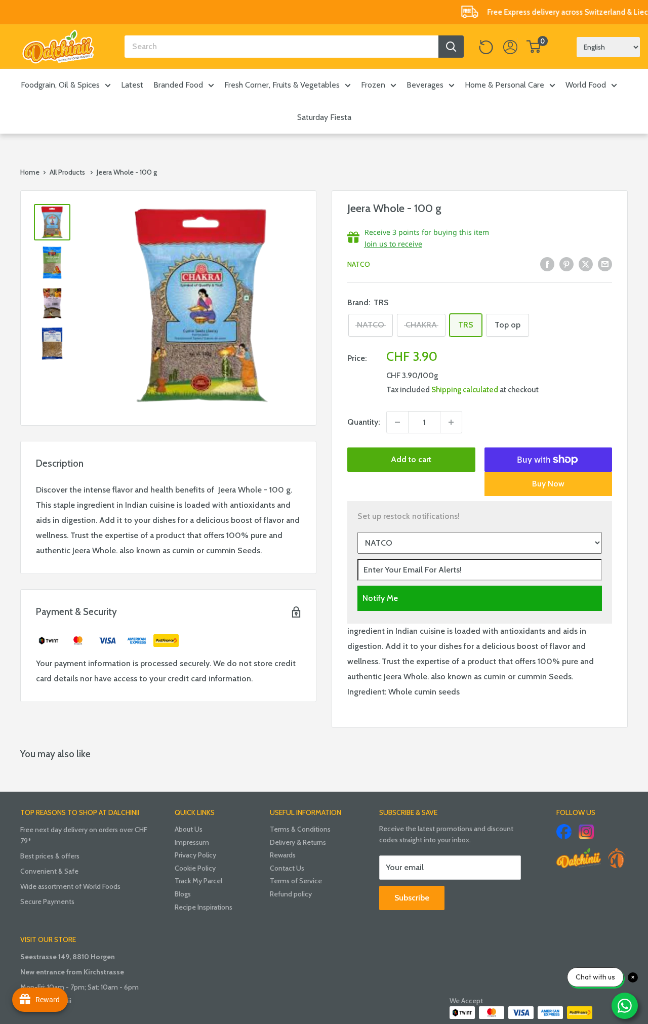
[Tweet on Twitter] (586, 263)
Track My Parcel (198, 880)
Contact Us (287, 868)
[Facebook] (564, 831)
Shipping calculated (464, 389)
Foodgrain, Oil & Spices (60, 85)
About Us (188, 829)
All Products (67, 172)
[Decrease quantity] (397, 422)
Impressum (192, 842)
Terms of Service (296, 880)
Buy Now (548, 483)
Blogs (183, 893)
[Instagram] (586, 831)
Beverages (425, 85)
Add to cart (411, 459)
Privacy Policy (195, 854)
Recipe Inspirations (203, 907)
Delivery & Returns (298, 842)
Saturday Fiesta (324, 117)
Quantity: (363, 422)
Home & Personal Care (504, 85)
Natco (358, 264)
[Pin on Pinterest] (566, 263)
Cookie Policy (195, 868)
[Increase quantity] (451, 422)
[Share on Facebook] (547, 263)
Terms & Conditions (300, 829)
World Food (585, 85)
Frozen (373, 85)
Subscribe (411, 898)
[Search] (451, 46)
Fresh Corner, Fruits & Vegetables (282, 85)
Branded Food (178, 85)
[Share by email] (605, 263)
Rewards (283, 854)
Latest (132, 85)
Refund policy (291, 893)
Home (29, 172)
